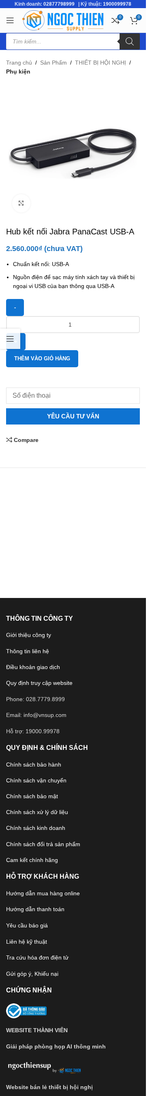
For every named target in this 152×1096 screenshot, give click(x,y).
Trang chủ (19, 62)
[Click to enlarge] (21, 203)
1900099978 (117, 4)
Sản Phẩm (53, 62)
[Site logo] (62, 20)
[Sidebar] (10, 339)
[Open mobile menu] (10, 20)
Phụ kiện (18, 71)
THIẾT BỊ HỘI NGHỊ (100, 62)
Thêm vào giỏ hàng (42, 358)
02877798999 (59, 4)
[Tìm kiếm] (130, 41)
